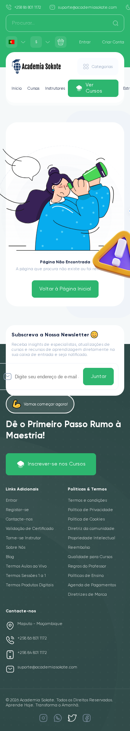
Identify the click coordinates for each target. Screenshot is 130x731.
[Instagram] (43, 718)
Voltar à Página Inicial (65, 289)
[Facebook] (86, 718)
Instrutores (55, 88)
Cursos (33, 88)
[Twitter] (72, 718)
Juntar (98, 376)
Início (17, 88)
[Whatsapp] (57, 718)
